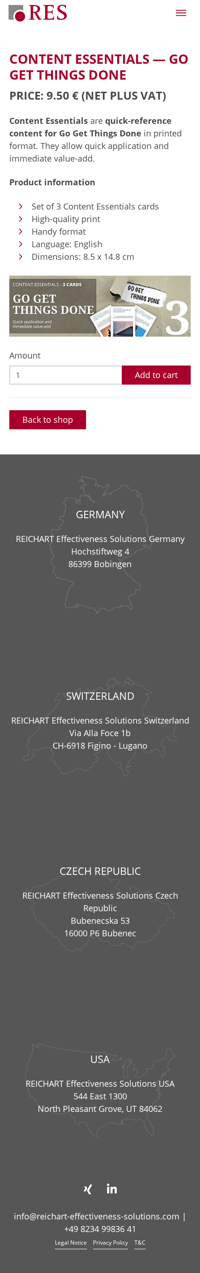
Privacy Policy (110, 1242)
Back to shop (47, 419)
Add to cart (156, 374)
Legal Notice (71, 1242)
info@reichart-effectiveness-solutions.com (97, 1216)
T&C (140, 1242)
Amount (24, 355)
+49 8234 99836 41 (100, 1228)
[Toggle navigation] (181, 13)
